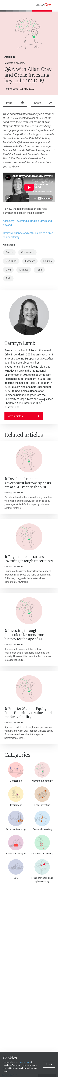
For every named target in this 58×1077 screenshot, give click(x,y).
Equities (47, 261)
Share (37, 102)
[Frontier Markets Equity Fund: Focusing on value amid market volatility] (29, 688)
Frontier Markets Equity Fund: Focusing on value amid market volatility (28, 713)
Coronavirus (27, 252)
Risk (8, 278)
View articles (15, 416)
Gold (8, 269)
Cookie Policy (25, 1062)
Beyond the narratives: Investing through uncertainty (28, 559)
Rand (39, 269)
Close (49, 1064)
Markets (23, 269)
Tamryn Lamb (11, 88)
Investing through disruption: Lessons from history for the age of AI (24, 635)
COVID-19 (11, 261)
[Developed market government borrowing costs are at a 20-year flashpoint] (29, 458)
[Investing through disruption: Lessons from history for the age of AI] (29, 610)
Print (9, 102)
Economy (30, 261)
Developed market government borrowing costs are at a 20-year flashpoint (27, 483)
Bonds (9, 252)
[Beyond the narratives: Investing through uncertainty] (29, 536)
